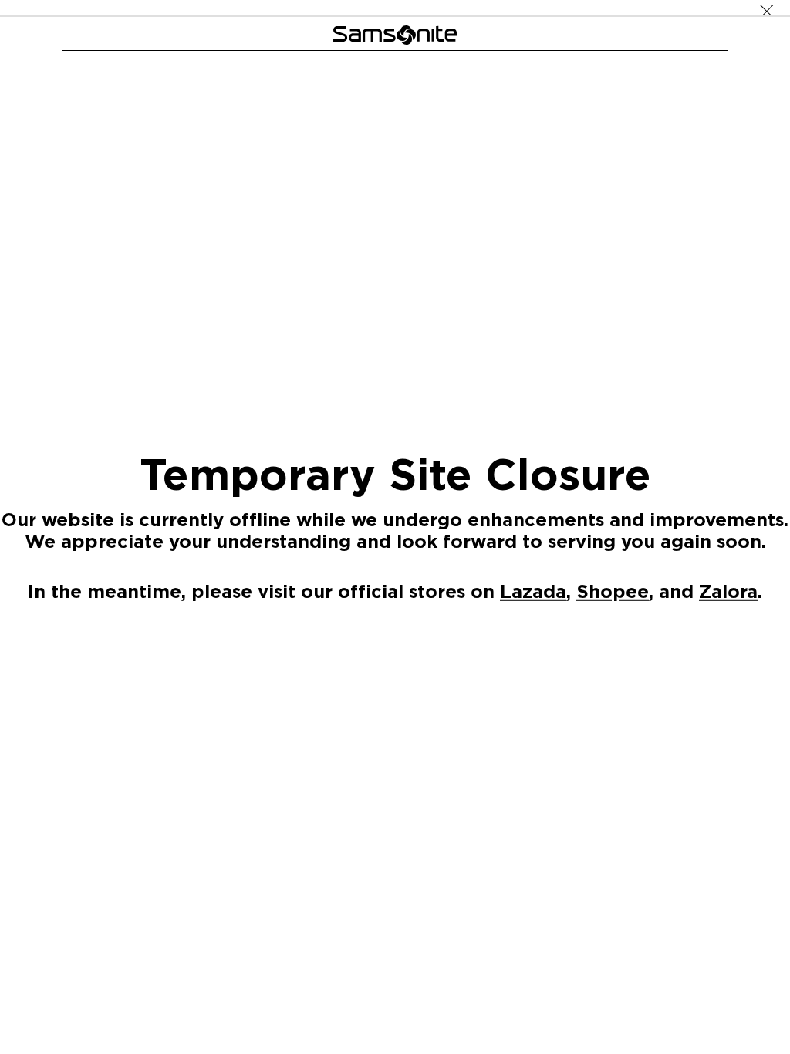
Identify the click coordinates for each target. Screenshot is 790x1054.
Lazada (533, 591)
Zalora (728, 591)
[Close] (766, 8)
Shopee (612, 591)
